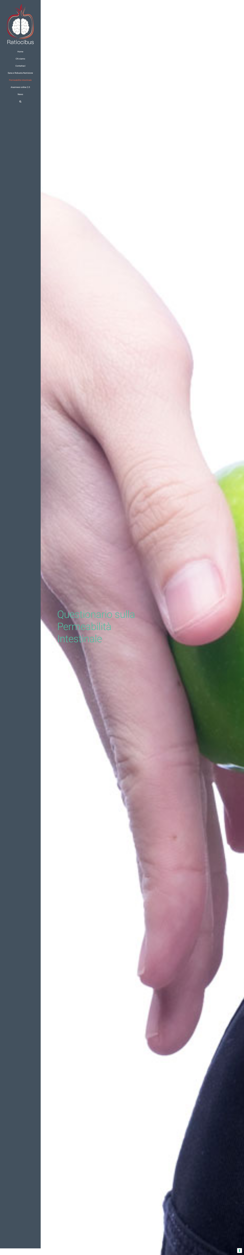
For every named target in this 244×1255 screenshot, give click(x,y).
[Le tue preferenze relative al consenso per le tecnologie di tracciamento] (239, 1250)
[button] (20, 101)
